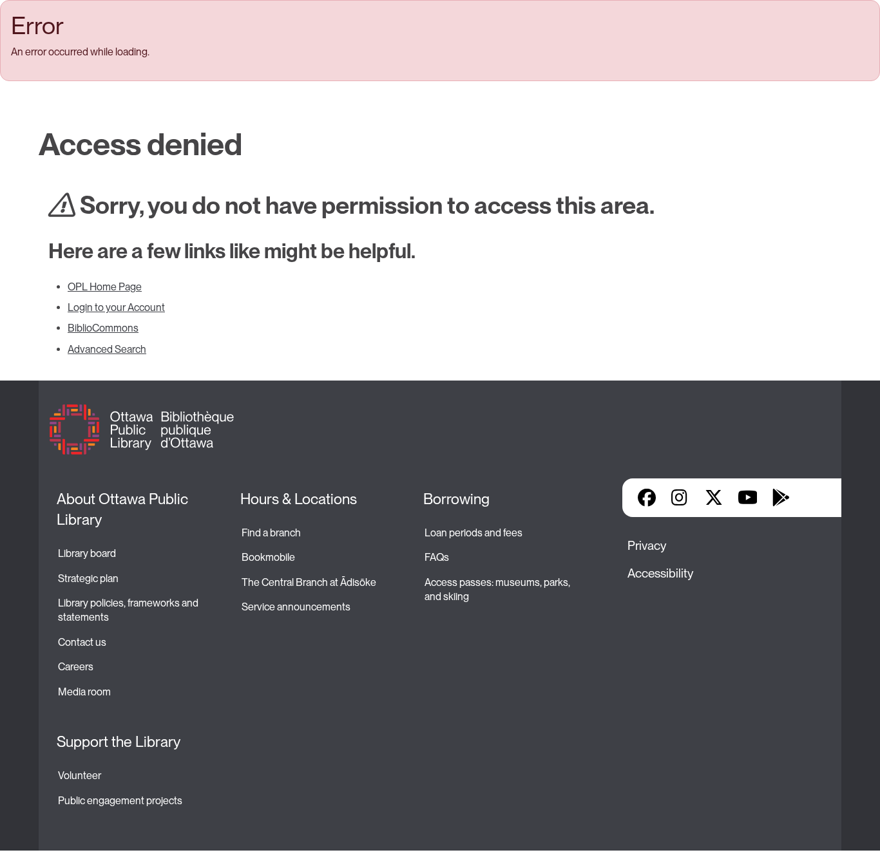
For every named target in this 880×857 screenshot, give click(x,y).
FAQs (437, 557)
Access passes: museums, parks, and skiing (498, 589)
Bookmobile (268, 557)
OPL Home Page (105, 287)
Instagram (680, 498)
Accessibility (660, 573)
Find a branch (271, 533)
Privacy (646, 545)
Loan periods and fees (474, 533)
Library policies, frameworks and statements (129, 610)
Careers (75, 667)
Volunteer (79, 775)
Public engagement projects (120, 801)
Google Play (781, 498)
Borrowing (456, 499)
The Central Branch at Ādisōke (309, 582)
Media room (84, 692)
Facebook (647, 498)
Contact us (82, 642)
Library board (87, 553)
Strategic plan (89, 578)
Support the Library (118, 742)
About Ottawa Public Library (124, 509)
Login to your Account (116, 307)
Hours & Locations (298, 499)
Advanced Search (107, 349)
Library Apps (814, 498)
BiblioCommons (103, 328)
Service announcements (296, 607)
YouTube (748, 498)
